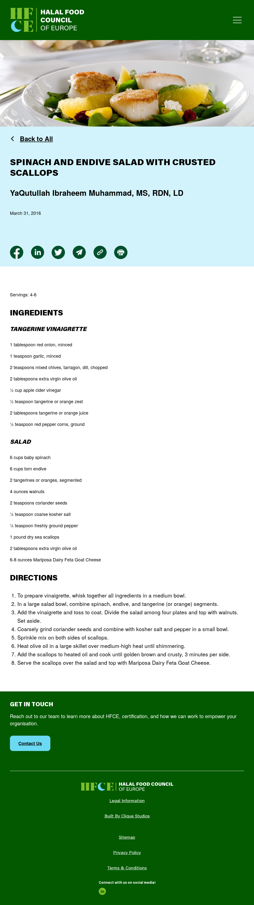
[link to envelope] (79, 252)
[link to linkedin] (37, 252)
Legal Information (127, 801)
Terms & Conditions (127, 868)
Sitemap (127, 838)
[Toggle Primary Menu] (237, 20)
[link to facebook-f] (16, 252)
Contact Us (30, 743)
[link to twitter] (58, 252)
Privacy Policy (127, 853)
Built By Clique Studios (127, 816)
